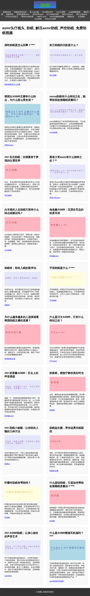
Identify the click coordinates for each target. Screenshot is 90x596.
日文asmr (53, 361)
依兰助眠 (53, 75)
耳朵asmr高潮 (50, 19)
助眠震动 (9, 14)
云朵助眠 (81, 17)
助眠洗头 (70, 17)
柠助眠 (7, 517)
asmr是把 (38, 19)
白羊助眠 (8, 250)
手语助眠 (53, 300)
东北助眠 (8, 195)
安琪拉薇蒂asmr (23, 14)
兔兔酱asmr (54, 256)
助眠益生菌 (54, 471)
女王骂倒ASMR (53, 14)
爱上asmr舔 (34, 12)
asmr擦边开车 (47, 12)
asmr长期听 (60, 12)
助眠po (7, 464)
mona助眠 (53, 132)
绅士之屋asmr (81, 14)
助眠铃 (7, 305)
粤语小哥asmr (67, 14)
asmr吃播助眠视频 (57, 17)
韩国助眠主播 (9, 359)
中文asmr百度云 (11, 17)
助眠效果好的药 (20, 12)
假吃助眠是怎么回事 (12, 84)
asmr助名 (8, 576)
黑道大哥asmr (55, 198)
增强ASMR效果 (27, 17)
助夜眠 (52, 410)
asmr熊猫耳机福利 (57, 581)
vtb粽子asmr (41, 17)
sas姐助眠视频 (74, 12)
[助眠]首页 (7, 12)
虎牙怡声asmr (37, 14)
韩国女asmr (9, 145)
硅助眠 (52, 521)
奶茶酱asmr (9, 416)
